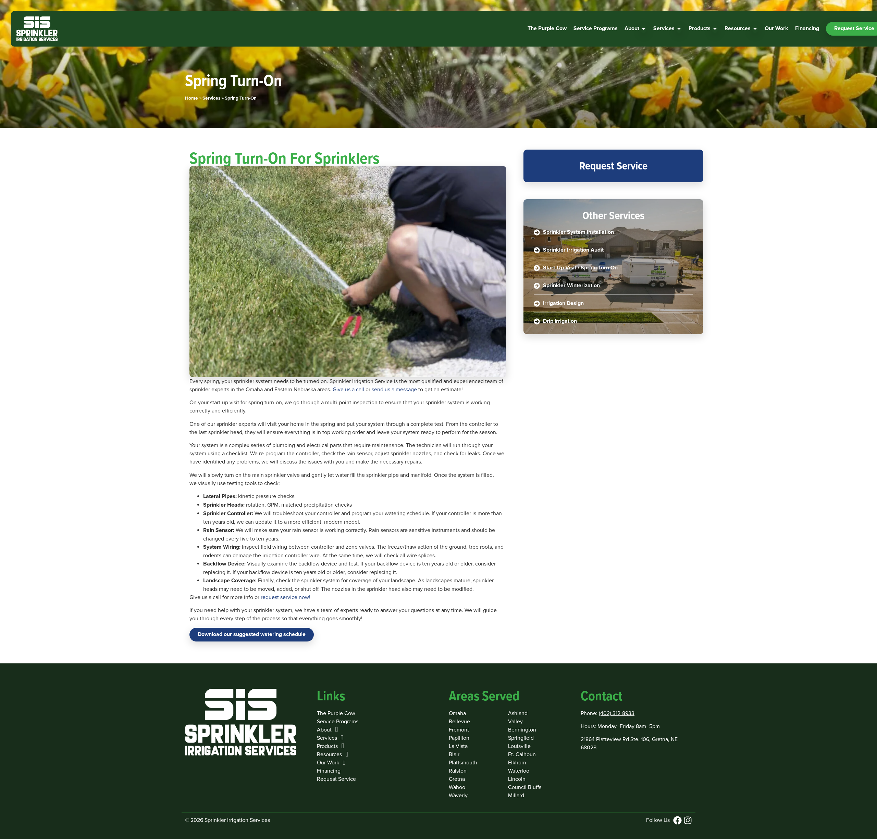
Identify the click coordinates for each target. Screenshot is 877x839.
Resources (329, 754)
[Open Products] (715, 29)
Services (211, 98)
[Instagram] (687, 820)
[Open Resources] (755, 29)
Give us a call (348, 389)
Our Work (328, 762)
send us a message (394, 389)
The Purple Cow (336, 713)
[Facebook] (677, 820)
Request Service (336, 779)
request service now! (285, 597)
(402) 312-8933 (616, 713)
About (324, 729)
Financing (329, 770)
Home (191, 98)
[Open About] (643, 29)
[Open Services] (679, 29)
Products (327, 746)
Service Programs (337, 721)
